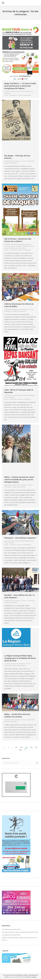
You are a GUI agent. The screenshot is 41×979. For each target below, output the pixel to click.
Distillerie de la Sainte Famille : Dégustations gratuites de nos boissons (19, 939)
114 (31, 747)
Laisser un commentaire (24, 95)
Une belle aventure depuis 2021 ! (11, 929)
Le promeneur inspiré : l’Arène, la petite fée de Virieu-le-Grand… (20, 932)
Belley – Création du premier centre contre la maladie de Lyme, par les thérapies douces (19, 479)
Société (27, 91)
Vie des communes (15, 161)
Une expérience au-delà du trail (11, 935)
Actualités (7, 91)
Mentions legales (31, 977)
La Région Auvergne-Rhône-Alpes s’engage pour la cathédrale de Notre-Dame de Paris (20, 658)
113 (26, 747)
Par (6, 95)
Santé (14, 485)
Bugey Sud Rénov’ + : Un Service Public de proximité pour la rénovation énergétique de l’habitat (20, 85)
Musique (32, 395)
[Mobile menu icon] (3, 3)
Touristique (19, 246)
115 (36, 747)
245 (20, 750)
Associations (13, 244)
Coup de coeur (8, 395)
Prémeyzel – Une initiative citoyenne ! (20, 538)
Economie (12, 91)
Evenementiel (21, 244)
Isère (26, 244)
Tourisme (12, 246)
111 (16, 747)
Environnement (20, 91)
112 (21, 747)
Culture (19, 395)
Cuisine (15, 395)
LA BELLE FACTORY (20, 977)
